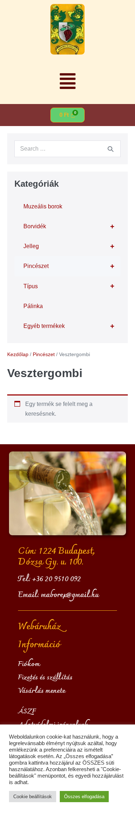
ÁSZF (27, 711)
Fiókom (29, 664)
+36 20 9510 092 (56, 579)
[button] (67, 81)
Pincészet (68, 266)
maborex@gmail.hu (70, 595)
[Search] (110, 148)
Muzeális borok (42, 206)
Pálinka (33, 306)
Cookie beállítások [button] (32, 796)
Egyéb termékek (68, 326)
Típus (68, 286)
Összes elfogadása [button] (84, 796)
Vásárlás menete (41, 690)
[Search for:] (67, 149)
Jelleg (68, 246)
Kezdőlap (17, 354)
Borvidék (68, 226)
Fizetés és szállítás (45, 677)
